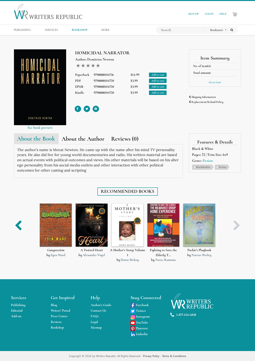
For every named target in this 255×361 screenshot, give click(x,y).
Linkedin (141, 334)
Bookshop (57, 327)
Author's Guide (101, 305)
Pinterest (141, 328)
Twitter (140, 311)
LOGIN (209, 14)
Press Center (59, 316)
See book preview (40, 127)
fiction (222, 167)
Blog (54, 305)
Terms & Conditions (174, 356)
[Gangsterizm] (56, 225)
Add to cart (157, 74)
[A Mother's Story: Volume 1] (127, 225)
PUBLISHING (22, 30)
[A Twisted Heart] (92, 225)
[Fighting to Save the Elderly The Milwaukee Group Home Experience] (163, 225)
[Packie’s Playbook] (199, 225)
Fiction (208, 160)
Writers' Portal (60, 310)
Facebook (142, 305)
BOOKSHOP (79, 30)
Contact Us (98, 310)
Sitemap (96, 327)
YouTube (141, 322)
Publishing (18, 305)
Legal (94, 322)
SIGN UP (193, 14)
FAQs (95, 316)
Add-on (16, 316)
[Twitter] (87, 107)
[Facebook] (78, 107)
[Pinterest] (96, 107)
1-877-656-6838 (186, 315)
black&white (203, 167)
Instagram (142, 316)
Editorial (17, 310)
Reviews (56, 322)
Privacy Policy (151, 356)
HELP (223, 14)
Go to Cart (215, 82)
